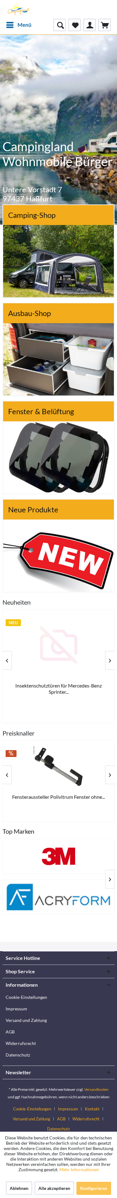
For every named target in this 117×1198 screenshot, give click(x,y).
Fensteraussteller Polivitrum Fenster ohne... (58, 797)
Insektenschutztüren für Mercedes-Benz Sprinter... (58, 689)
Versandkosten (96, 1089)
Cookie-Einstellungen (26, 997)
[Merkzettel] (74, 25)
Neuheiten (16, 602)
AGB (10, 1031)
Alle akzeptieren (54, 1188)
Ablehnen (19, 1188)
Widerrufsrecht (21, 1043)
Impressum (16, 1008)
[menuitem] (18, 25)
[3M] (58, 856)
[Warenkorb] (104, 25)
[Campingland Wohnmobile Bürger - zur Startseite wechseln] (18, 9)
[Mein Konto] (89, 25)
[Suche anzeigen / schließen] (59, 25)
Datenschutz (18, 1054)
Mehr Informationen (79, 1169)
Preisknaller (18, 733)
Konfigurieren (93, 1188)
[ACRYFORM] (58, 897)
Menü (24, 25)
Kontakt (92, 1108)
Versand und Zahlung (26, 1020)
